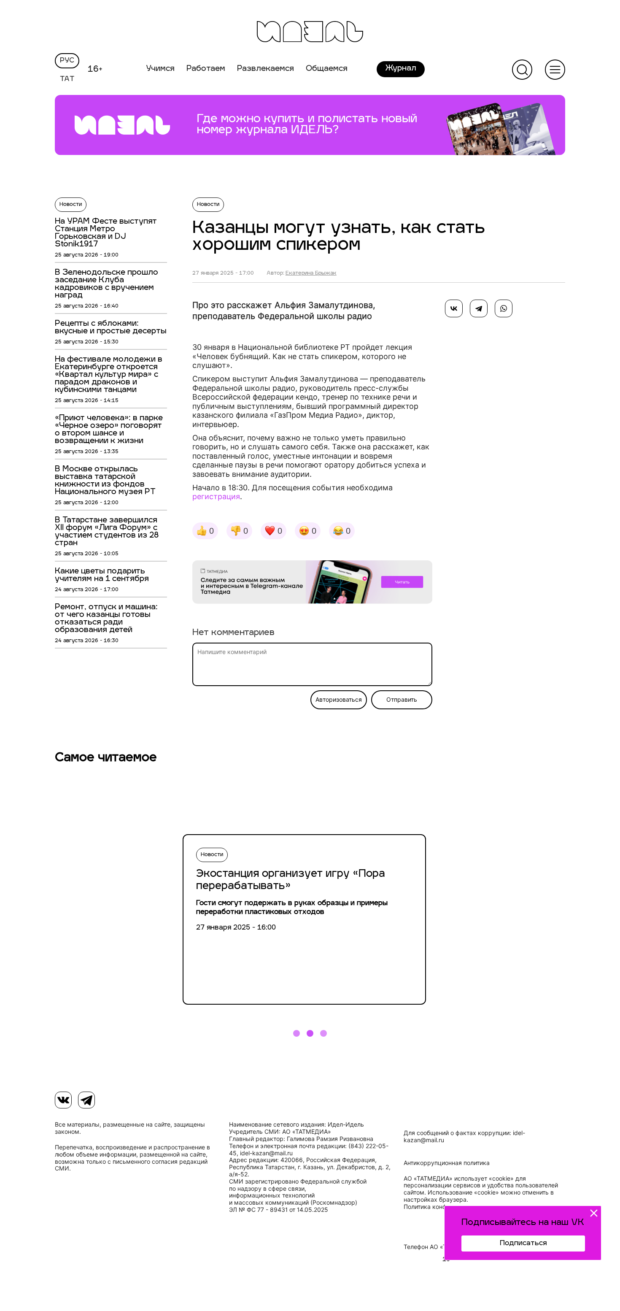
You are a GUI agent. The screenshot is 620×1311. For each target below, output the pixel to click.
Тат (67, 79)
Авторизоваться (338, 699)
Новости (70, 204)
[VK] (63, 1100)
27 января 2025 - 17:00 (223, 273)
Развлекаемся (265, 69)
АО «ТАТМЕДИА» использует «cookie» (459, 1178)
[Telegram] (479, 308)
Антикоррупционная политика (447, 1163)
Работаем (205, 69)
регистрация (216, 496)
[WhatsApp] (503, 308)
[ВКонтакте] (454, 308)
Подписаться (523, 1243)
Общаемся (327, 69)
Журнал (400, 69)
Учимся (160, 69)
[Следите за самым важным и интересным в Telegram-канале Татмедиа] (312, 583)
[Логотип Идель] (310, 32)
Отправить (401, 699)
